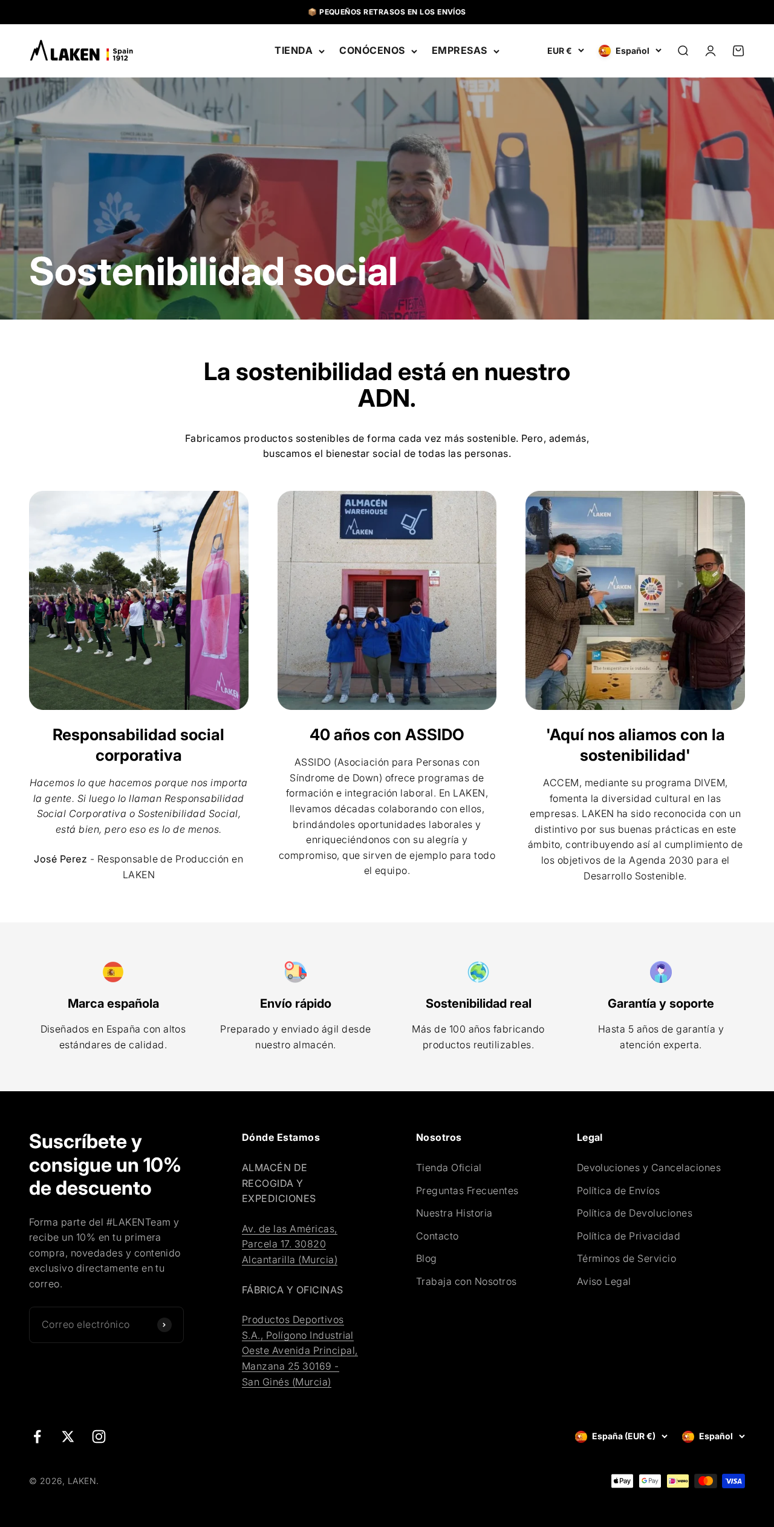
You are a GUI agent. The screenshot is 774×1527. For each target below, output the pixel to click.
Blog (426, 1258)
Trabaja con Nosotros (466, 1281)
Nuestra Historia (454, 1213)
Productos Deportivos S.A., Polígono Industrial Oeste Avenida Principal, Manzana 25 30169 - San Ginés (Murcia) (300, 1350)
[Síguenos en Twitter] (68, 1436)
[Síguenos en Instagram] (99, 1436)
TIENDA (294, 50)
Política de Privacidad (629, 1236)
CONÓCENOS (372, 50)
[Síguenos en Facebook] (37, 1436)
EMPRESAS (459, 50)
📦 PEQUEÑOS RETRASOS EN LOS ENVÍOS (387, 11)
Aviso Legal (604, 1281)
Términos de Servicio (627, 1258)
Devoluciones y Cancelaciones (649, 1167)
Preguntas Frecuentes (467, 1190)
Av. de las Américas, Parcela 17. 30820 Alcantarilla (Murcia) (289, 1244)
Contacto (437, 1236)
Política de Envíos (618, 1190)
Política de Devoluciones (635, 1213)
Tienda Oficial (449, 1167)
